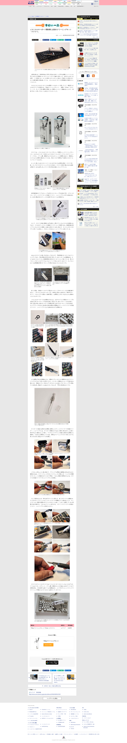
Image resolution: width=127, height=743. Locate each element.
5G (71, 6)
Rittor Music (59, 707)
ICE (83, 707)
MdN (70, 720)
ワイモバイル (46, 6)
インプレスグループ (83, 734)
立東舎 (59, 716)
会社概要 (76, 734)
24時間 (85, 18)
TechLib (72, 728)
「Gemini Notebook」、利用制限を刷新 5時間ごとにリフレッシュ (91, 151)
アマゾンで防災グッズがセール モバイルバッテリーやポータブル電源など (91, 110)
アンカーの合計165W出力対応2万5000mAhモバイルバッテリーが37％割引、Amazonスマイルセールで (89, 35)
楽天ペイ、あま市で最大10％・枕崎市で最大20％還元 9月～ (91, 166)
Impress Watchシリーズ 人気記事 (88, 186)
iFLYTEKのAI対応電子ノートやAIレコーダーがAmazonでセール (91, 136)
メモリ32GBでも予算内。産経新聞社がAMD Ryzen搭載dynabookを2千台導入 (91, 65)
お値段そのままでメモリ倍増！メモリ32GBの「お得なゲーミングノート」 (91, 54)
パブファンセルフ (87, 718)
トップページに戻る (52, 698)
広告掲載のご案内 (50, 734)
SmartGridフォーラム (46, 709)
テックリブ (71, 726)
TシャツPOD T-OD (62, 713)
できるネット (32, 726)
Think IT (30, 709)
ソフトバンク (39, 6)
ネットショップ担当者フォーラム (48, 711)
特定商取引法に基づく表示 (94, 734)
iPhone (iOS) (60, 6)
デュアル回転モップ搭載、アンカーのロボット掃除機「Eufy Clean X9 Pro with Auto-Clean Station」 (59, 679)
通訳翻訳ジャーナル (75, 713)
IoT (74, 6)
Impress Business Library (47, 713)
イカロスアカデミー (75, 718)
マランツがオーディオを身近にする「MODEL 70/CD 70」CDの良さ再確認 (91, 44)
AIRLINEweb (73, 709)
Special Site (84, 40)
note (61, 39)
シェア (47, 39)
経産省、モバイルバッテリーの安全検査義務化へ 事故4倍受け (91, 84)
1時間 (80, 18)
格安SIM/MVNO (80, 6)
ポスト (36, 39)
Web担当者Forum (32, 711)
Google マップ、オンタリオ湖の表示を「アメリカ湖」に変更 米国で (91, 95)
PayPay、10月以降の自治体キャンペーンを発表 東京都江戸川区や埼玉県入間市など (91, 90)
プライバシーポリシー (68, 734)
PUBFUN (84, 716)
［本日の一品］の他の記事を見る (52, 686)
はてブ (54, 39)
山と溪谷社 (59, 718)
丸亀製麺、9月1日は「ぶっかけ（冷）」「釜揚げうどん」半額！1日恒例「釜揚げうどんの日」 (89, 201)
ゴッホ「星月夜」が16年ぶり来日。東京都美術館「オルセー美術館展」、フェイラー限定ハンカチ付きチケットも (89, 191)
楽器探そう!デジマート (62, 711)
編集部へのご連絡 (58, 734)
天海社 (85, 709)
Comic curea (86, 711)
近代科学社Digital (61, 726)
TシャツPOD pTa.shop (88, 722)
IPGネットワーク (85, 720)
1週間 (91, 18)
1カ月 (96, 18)
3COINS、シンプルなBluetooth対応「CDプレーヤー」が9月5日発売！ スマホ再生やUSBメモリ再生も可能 (89, 195)
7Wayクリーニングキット (51, 641)
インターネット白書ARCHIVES (35, 729)
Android (67, 6)
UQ (51, 6)
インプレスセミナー (46, 716)
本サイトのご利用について (33, 734)
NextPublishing (45, 726)
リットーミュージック (62, 709)
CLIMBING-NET (61, 722)
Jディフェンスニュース (75, 711)
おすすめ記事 (84, 209)
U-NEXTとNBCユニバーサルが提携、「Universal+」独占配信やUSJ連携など (91, 120)
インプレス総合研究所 (33, 713)
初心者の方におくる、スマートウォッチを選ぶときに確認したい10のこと (91, 219)
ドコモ (30, 6)
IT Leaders (31, 716)
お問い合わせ (42, 734)
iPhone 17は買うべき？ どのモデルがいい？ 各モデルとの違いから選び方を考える (91, 224)
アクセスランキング (85, 16)
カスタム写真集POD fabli (89, 724)
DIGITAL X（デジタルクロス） (48, 718)
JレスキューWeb (74, 716)
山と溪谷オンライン (62, 720)
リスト (40, 39)
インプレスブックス (46, 724)
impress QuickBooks (88, 713)
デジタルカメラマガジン (34, 724)
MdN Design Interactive (75, 724)
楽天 (55, 6)
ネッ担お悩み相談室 (33, 720)
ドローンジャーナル (33, 718)
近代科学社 (59, 724)
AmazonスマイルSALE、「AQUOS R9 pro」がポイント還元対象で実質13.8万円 (91, 146)
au (33, 6)
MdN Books (73, 722)
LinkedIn (68, 39)
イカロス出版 (72, 707)
